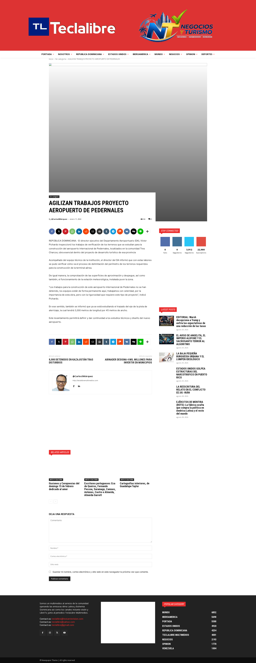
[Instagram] (50, 633)
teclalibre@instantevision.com (67, 619)
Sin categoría (60, 59)
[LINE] (140, 231)
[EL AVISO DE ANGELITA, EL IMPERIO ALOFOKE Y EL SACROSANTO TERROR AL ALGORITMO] (166, 339)
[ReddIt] (86, 231)
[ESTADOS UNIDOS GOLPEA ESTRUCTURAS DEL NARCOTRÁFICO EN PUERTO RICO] (166, 372)
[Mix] (120, 231)
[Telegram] (113, 231)
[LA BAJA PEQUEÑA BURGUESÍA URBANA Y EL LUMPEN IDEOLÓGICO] (166, 357)
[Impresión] (100, 231)
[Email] (93, 231)
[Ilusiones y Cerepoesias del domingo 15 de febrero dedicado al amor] (65, 469)
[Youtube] (64, 633)
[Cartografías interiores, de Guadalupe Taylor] (136, 469)
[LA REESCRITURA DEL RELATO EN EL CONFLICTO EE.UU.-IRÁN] (166, 390)
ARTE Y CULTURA (56, 480)
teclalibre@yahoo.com (63, 622)
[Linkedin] (79, 231)
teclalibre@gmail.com (63, 625)
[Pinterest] (65, 231)
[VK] (127, 231)
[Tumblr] (106, 231)
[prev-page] (51, 501)
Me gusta (165, 238)
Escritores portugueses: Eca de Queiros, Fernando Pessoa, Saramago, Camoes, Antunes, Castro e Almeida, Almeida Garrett (100, 489)
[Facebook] (52, 231)
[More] (147, 231)
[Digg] (134, 231)
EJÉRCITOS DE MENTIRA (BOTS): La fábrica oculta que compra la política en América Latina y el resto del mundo (190, 407)
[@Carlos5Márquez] (60, 382)
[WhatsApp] (72, 231)
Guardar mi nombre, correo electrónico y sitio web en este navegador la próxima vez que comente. (100, 572)
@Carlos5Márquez (59, 219)
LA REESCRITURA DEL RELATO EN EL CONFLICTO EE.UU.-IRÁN (190, 389)
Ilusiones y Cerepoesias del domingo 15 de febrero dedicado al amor (64, 486)
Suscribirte (201, 238)
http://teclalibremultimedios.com (85, 380)
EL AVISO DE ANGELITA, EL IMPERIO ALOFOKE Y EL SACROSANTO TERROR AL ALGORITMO (191, 340)
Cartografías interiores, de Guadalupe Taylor (134, 485)
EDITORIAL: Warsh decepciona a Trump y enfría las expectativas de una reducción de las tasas (191, 321)
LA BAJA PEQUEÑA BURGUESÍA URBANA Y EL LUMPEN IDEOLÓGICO (190, 356)
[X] (59, 231)
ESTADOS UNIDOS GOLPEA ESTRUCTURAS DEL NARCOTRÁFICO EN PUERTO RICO (191, 373)
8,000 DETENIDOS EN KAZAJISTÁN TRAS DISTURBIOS (71, 361)
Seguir (177, 238)
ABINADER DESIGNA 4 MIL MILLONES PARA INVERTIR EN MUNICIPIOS (128, 361)
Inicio (51, 59)
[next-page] (55, 501)
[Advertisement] (100, 422)
